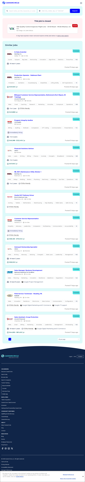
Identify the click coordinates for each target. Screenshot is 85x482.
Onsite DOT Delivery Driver (24, 195)
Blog (2, 436)
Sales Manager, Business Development (28, 270)
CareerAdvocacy (5, 419)
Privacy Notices (5, 464)
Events (3, 439)
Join (75, 356)
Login (70, 356)
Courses (4, 388)
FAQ (2, 428)
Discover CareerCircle (6, 371)
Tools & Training (5, 382)
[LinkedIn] (9, 448)
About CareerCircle (6, 425)
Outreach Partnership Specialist (25, 247)
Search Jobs (4, 374)
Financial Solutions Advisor (24, 148)
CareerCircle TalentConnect (8, 402)
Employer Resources (6, 442)
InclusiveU (3, 405)
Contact (80, 356)
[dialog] (42, 476)
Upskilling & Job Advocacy (7, 413)
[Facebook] (2, 448)
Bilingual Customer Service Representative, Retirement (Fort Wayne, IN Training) (40, 96)
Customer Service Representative (26, 218)
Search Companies (6, 380)
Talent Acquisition (6, 399)
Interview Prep (6, 391)
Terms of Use (4, 461)
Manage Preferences (6, 470)
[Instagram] (5, 448)
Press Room (4, 444)
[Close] (83, 476)
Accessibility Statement (7, 467)
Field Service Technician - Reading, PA (28, 293)
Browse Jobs (4, 377)
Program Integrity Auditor (23, 120)
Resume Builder (6, 385)
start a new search (62, 36)
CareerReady (4, 416)
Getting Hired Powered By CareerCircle (11, 408)
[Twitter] (12, 448)
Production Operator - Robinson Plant (27, 75)
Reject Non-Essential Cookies (68, 478)
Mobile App (5, 394)
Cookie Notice (19, 476)
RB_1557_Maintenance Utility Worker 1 (27, 172)
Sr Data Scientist (20, 52)
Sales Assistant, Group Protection (26, 317)
